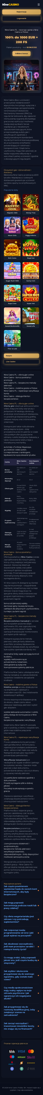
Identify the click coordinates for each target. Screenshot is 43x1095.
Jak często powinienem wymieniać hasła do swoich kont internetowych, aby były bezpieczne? (20, 890)
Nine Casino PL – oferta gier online (19, 375)
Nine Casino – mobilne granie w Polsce (20, 388)
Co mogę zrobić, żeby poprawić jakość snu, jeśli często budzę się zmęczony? (20, 960)
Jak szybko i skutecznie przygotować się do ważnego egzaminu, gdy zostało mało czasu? (19, 975)
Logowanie (21, 18)
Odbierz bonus (21, 54)
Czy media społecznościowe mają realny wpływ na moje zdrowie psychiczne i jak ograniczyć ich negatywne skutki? (18, 993)
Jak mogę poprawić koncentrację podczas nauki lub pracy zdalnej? (20, 905)
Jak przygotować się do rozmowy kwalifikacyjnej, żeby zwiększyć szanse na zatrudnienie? (19, 1011)
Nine (10, 4)
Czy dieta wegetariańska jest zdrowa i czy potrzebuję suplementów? (19, 919)
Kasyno (9, 356)
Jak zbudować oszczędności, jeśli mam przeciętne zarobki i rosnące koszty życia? (19, 946)
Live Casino (10, 362)
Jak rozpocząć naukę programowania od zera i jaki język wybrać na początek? (18, 933)
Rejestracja (21, 12)
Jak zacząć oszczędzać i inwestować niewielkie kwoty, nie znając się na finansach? (19, 1026)
